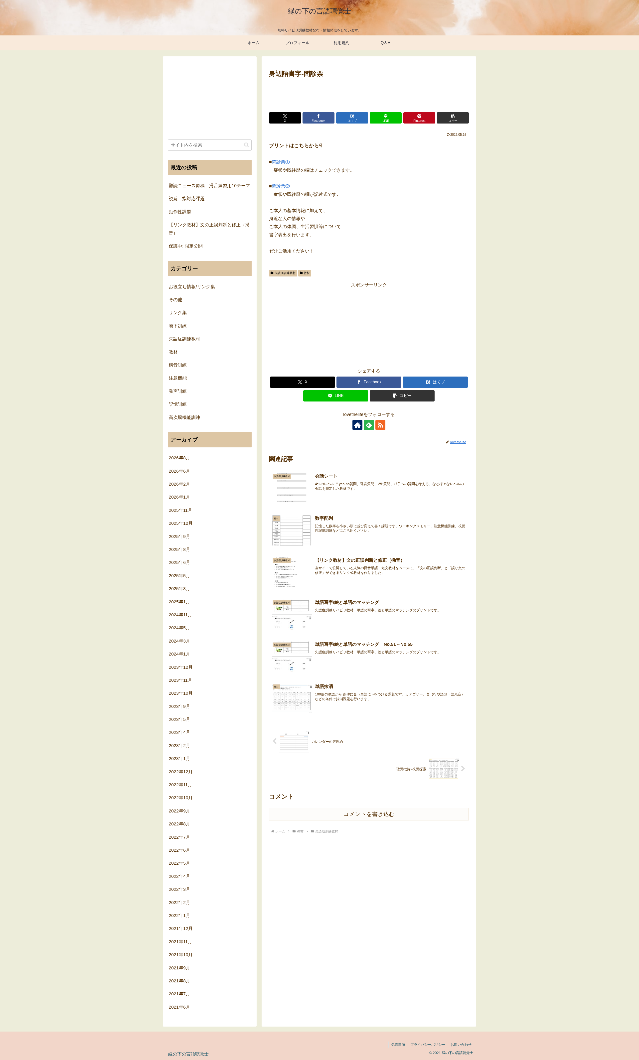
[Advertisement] (369, 93)
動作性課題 (180, 211)
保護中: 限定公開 (186, 246)
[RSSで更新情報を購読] (380, 425)
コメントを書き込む (369, 814)
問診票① (281, 161)
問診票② (281, 186)
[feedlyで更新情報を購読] (369, 425)
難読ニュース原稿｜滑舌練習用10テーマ (209, 185)
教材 (307, 273)
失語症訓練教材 (285, 273)
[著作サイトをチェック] (357, 425)
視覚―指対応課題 (187, 198)
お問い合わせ (461, 1045)
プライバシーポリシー (427, 1045)
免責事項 (398, 1045)
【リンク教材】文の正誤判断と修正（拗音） (209, 228)
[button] (453, 118)
